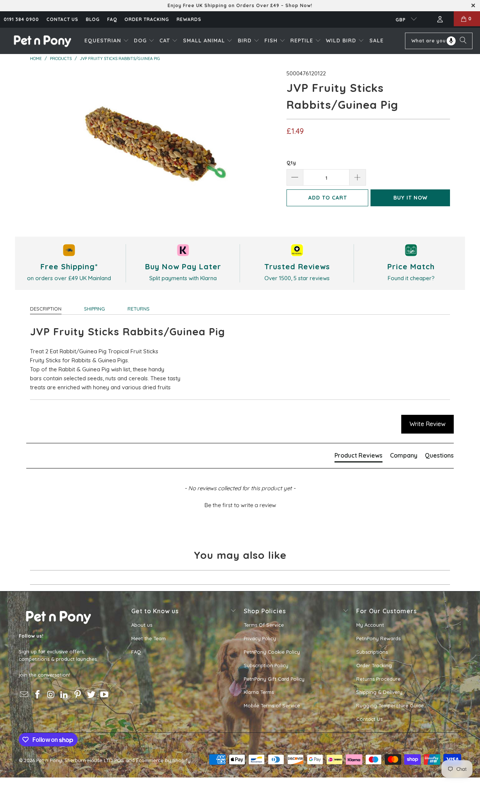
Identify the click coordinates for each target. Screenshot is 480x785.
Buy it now (410, 197)
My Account (370, 625)
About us (141, 625)
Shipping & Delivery (379, 692)
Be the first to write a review (240, 505)
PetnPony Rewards (378, 638)
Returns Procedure (378, 679)
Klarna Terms (259, 692)
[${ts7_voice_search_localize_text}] (451, 41)
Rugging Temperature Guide (390, 705)
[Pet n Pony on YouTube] (104, 694)
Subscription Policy (266, 665)
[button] (106, 41)
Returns (139, 309)
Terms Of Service (264, 625)
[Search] (463, 41)
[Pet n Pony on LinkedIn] (64, 694)
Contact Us (369, 719)
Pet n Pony (49, 760)
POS (119, 760)
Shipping (94, 309)
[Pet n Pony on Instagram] (51, 694)
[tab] (358, 456)
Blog (93, 19)
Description (46, 309)
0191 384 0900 (21, 19)
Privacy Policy (260, 638)
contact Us (62, 19)
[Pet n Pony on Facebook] (38, 694)
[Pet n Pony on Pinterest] (78, 694)
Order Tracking (146, 19)
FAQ (112, 19)
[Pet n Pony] (42, 41)
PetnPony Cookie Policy (272, 652)
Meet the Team (148, 638)
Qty (291, 162)
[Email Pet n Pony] (24, 694)
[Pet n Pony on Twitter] (91, 694)
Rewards (189, 19)
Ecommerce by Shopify (163, 760)
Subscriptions (372, 652)
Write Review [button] (428, 424)
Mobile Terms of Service (272, 705)
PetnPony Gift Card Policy (274, 679)
